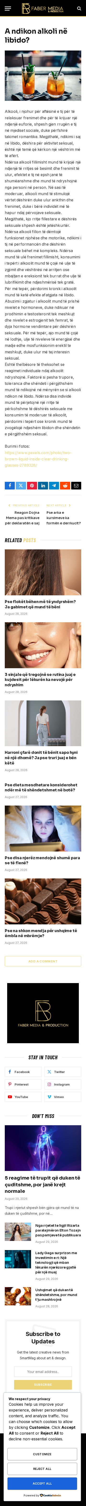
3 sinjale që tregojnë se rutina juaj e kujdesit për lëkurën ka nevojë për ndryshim (40, 680)
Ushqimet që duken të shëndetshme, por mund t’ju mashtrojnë (56, 1295)
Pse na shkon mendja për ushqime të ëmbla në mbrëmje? (41, 933)
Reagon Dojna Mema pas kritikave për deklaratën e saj (22, 517)
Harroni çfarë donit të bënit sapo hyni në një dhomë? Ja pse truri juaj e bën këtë (41, 758)
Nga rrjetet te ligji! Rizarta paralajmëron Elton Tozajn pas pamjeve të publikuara (58, 1230)
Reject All (42, 1469)
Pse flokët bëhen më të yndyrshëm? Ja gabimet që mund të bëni (40, 604)
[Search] (78, 8)
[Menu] (8, 8)
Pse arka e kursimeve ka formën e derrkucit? (64, 517)
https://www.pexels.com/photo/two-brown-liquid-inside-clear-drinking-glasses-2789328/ (38, 459)
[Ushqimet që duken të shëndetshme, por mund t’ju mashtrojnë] (18, 1296)
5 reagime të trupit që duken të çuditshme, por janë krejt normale (42, 1184)
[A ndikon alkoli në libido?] (43, 76)
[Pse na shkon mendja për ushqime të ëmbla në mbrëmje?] (43, 901)
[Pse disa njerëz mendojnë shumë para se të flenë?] (43, 828)
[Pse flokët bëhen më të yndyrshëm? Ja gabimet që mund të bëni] (43, 572)
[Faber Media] (43, 8)
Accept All (42, 1483)
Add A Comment (43, 961)
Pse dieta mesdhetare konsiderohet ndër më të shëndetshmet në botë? (41, 787)
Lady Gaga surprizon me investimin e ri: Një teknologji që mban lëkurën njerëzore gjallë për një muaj (56, 1262)
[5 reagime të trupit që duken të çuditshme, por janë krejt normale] (43, 1148)
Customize (42, 1454)
